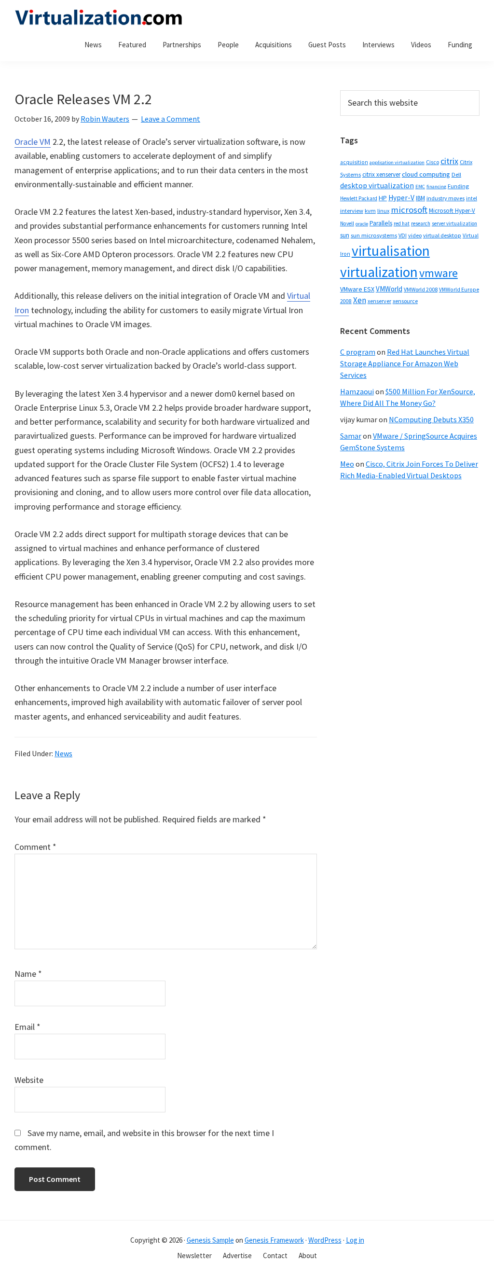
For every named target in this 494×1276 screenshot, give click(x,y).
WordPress (325, 1240)
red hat (402, 223)
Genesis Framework (274, 1240)
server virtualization (454, 223)
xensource (405, 301)
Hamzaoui (357, 391)
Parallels (381, 223)
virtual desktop (442, 235)
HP (383, 198)
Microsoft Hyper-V (452, 210)
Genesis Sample (210, 1240)
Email (27, 1026)
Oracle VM (32, 141)
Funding (458, 186)
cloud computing (426, 174)
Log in (355, 1240)
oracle (362, 224)
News (63, 753)
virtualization (379, 272)
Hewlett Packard (358, 198)
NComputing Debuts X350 (431, 419)
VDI (402, 235)
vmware (438, 272)
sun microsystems (374, 235)
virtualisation (391, 251)
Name (28, 973)
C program (357, 352)
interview (351, 210)
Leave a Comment (170, 119)
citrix (449, 160)
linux (383, 210)
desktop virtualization (377, 185)
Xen (359, 300)
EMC (420, 186)
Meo (347, 464)
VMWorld (389, 288)
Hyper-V (401, 197)
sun (344, 235)
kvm (370, 210)
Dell (456, 174)
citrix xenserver (381, 174)
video (415, 235)
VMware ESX (357, 289)
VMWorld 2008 (421, 289)
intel (471, 198)
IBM (420, 198)
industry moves (445, 198)
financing (436, 186)
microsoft (409, 209)
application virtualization (397, 162)
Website (28, 1079)
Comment (35, 846)
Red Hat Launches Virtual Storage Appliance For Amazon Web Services (404, 363)
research (420, 223)
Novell (347, 223)
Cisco (432, 162)
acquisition (354, 162)
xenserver (379, 301)
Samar (350, 436)
